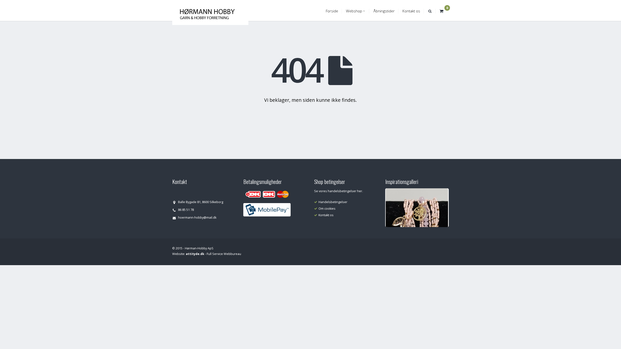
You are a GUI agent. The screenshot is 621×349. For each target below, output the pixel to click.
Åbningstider (384, 11)
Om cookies (327, 208)
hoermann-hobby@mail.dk (197, 217)
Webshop (354, 11)
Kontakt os (411, 11)
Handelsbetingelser (333, 202)
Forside (332, 11)
